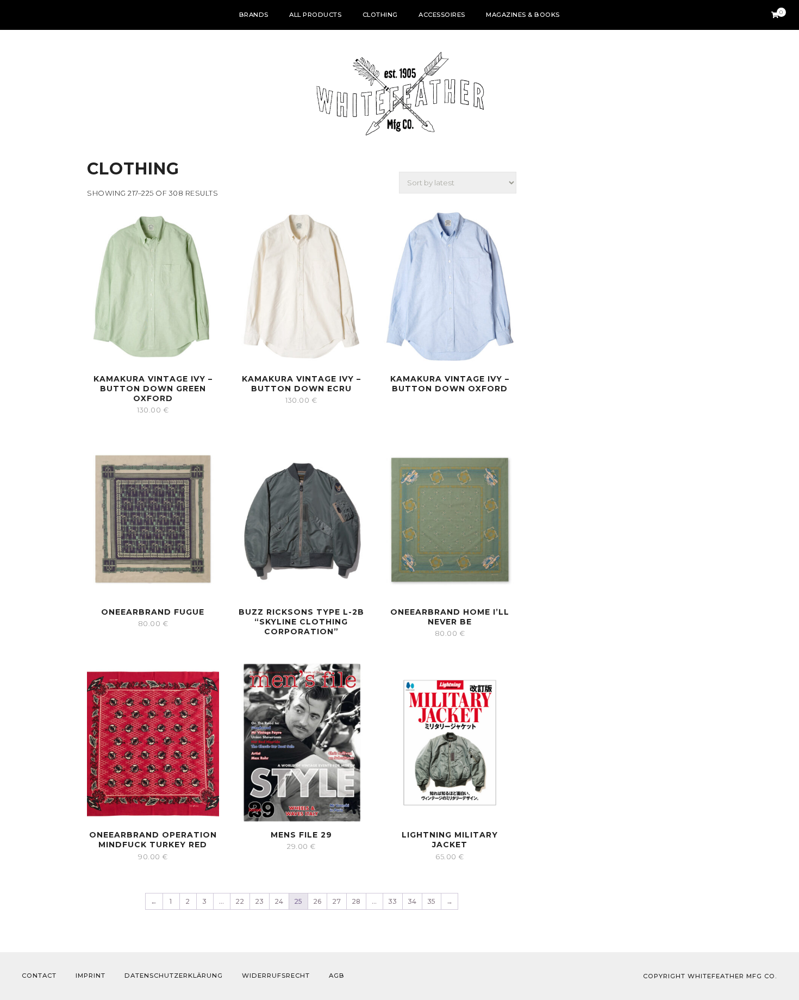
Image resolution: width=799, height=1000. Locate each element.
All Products (315, 14)
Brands (254, 14)
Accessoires (442, 14)
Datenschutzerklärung (173, 975)
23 (259, 901)
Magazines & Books (523, 14)
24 (279, 901)
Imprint (90, 975)
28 (356, 901)
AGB (337, 975)
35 (431, 901)
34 (412, 901)
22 (240, 901)
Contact (39, 975)
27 (336, 901)
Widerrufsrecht (276, 975)
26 (317, 901)
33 (392, 901)
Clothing (380, 14)
